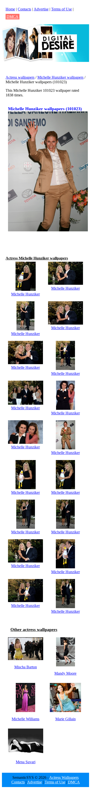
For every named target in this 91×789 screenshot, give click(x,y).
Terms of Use (61, 9)
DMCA (12, 17)
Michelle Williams (25, 719)
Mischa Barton (25, 667)
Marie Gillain (65, 719)
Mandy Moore (65, 673)
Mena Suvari (25, 762)
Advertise (41, 9)
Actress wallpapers (20, 77)
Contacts (24, 9)
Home (10, 9)
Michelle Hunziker (25, 294)
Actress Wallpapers (64, 777)
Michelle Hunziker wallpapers (60, 77)
